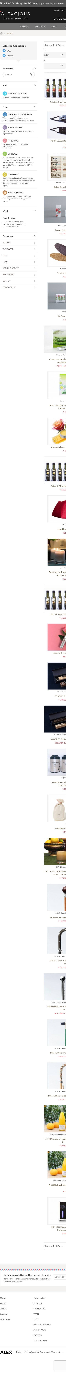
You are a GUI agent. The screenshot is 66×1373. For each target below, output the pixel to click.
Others (10, 56)
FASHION (6, 281)
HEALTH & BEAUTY (11, 268)
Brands (3, 1308)
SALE (9, 51)
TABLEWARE (40, 27)
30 (42, 65)
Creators (4, 1314)
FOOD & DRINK (9, 287)
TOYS (5, 262)
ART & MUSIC (8, 274)
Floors (3, 1303)
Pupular (45, 55)
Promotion (5, 1319)
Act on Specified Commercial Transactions (44, 1352)
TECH (54, 27)
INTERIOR (24, 27)
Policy (19, 1352)
